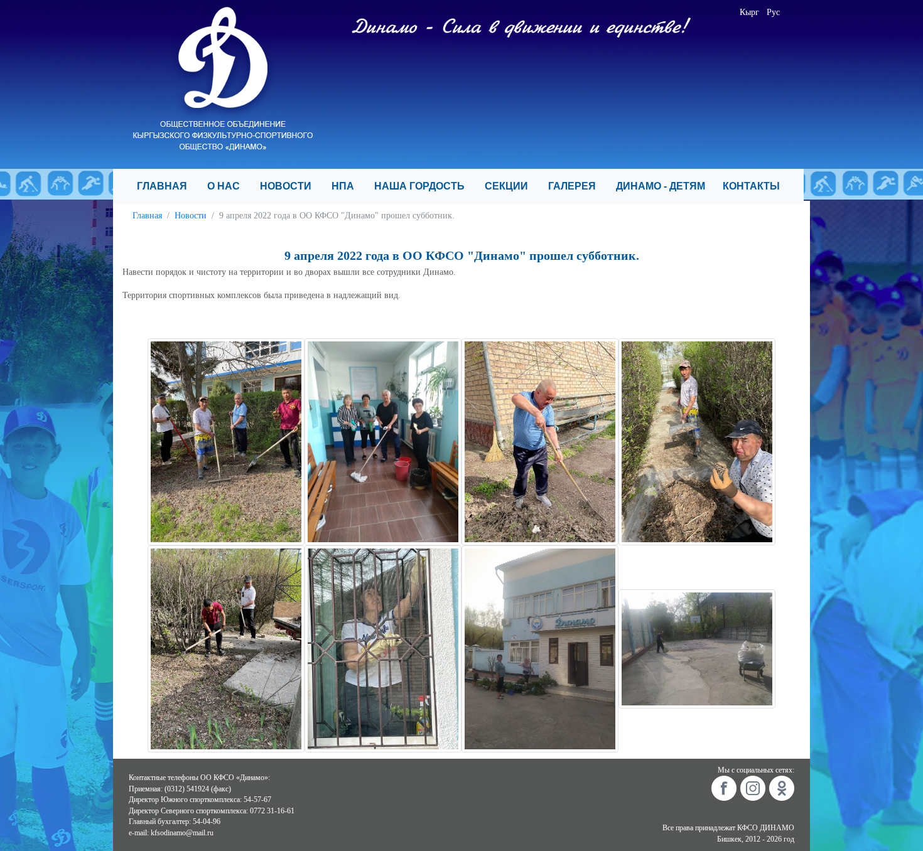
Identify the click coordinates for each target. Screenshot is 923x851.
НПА (348, 186)
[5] (226, 648)
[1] (226, 441)
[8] (696, 648)
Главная (147, 215)
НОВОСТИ (290, 186)
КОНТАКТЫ (756, 186)
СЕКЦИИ (511, 186)
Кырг (749, 12)
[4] (696, 441)
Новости (191, 215)
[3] (540, 441)
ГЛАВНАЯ (167, 186)
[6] (383, 648)
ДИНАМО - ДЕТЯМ (664, 186)
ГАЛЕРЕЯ (577, 186)
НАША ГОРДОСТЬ (424, 186)
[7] (540, 648)
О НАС (228, 186)
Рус (773, 12)
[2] (383, 441)
